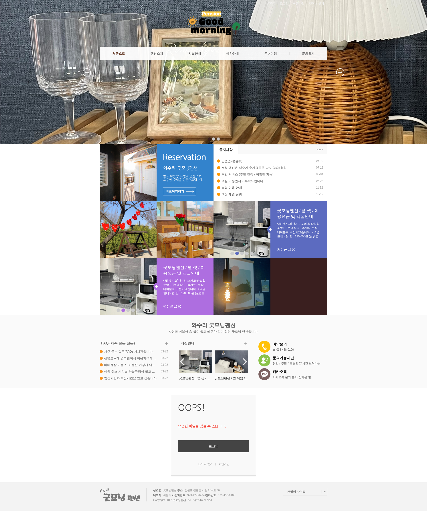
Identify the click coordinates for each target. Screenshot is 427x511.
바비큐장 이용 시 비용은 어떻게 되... (129, 365)
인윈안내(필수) (232, 161)
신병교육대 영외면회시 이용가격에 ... (130, 358)
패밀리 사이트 (296, 491)
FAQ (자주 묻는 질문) (118, 343)
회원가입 (298, 3)
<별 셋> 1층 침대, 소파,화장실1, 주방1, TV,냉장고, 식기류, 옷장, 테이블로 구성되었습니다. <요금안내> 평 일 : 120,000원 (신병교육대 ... (298, 232)
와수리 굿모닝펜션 (213, 325)
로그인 (284, 3)
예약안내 (232, 53)
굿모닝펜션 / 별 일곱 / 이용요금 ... (231, 378)
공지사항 (226, 149)
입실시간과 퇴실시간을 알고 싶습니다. (130, 378)
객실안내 (188, 343)
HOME (271, 3)
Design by (314, 500)
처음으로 (119, 53)
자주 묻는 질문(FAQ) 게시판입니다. (128, 351)
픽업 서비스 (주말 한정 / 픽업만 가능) (248, 174)
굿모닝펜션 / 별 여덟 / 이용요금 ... (195, 378)
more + (319, 149)
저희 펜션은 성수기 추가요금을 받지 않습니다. (254, 167)
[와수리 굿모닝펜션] (213, 23)
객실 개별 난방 (232, 194)
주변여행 (270, 53)
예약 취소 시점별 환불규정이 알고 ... (129, 371)
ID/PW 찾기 (316, 3)
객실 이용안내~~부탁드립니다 (242, 181)
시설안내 (195, 53)
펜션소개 (157, 53)
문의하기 (308, 53)
